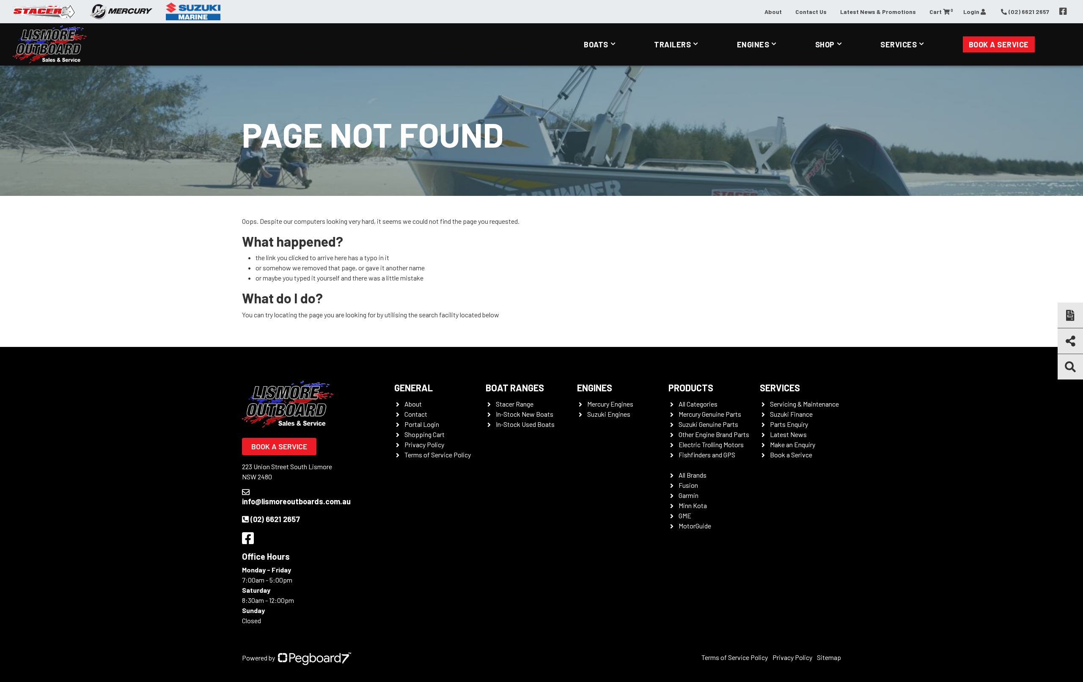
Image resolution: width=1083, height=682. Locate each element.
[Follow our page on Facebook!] (1063, 11)
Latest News (788, 434)
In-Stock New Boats (524, 414)
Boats (596, 44)
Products (690, 387)
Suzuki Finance (791, 414)
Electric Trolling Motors (711, 444)
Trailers (672, 44)
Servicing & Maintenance (804, 404)
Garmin (688, 495)
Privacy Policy (424, 444)
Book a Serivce (791, 455)
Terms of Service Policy (437, 455)
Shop (825, 44)
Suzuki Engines (608, 414)
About (773, 11)
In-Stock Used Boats (525, 424)
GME (685, 516)
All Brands (692, 475)
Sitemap (829, 657)
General (413, 387)
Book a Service (999, 44)
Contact (415, 414)
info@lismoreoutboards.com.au (296, 501)
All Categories (698, 404)
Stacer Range (514, 404)
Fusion (688, 485)
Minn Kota (693, 505)
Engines (753, 44)
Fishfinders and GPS (707, 455)
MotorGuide (695, 526)
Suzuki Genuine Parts (708, 424)
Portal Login (421, 424)
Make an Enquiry (792, 444)
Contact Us (811, 11)
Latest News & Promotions (878, 11)
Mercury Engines (610, 404)
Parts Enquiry (789, 424)
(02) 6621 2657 (275, 519)
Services (898, 44)
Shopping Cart (424, 434)
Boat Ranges (515, 387)
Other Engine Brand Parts (714, 434)
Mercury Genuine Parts (710, 414)
